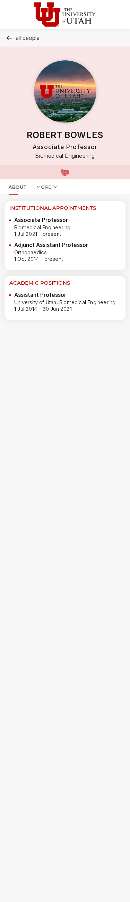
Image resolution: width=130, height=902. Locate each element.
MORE (44, 187)
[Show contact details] (65, 172)
